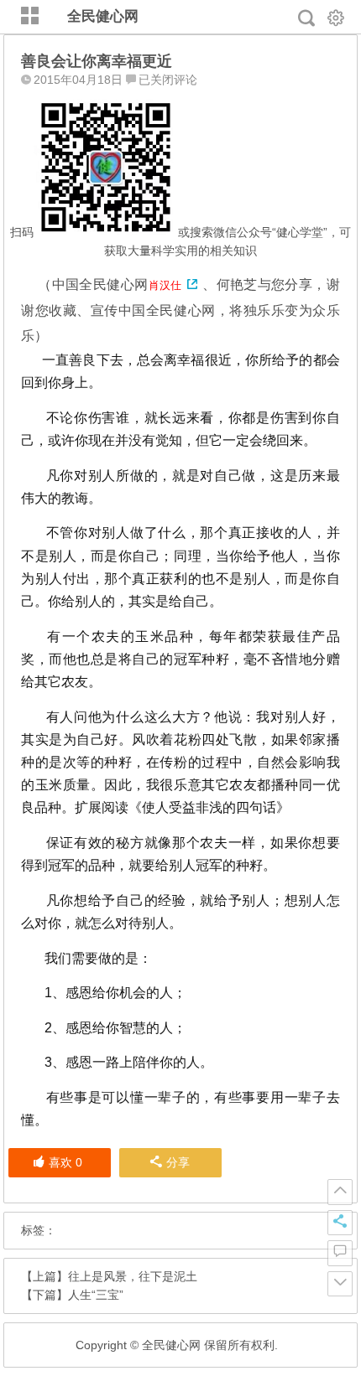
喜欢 (65, 1162)
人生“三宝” (95, 1294)
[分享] (340, 1222)
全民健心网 (103, 16)
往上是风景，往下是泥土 (132, 1276)
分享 (178, 1162)
